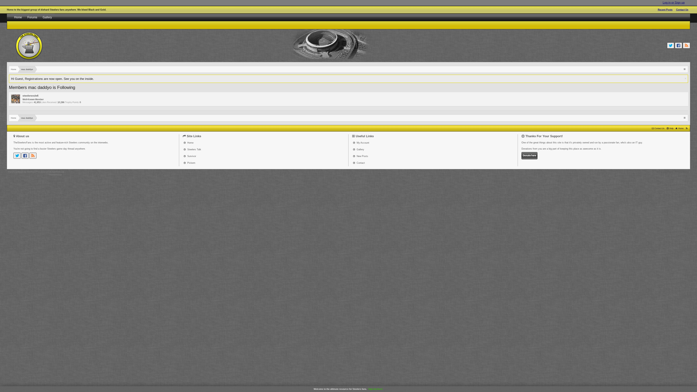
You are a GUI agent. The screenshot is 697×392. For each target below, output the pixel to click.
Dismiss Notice (685, 78)
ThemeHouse (55, 174)
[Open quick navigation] (685, 69)
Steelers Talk (194, 149)
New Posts (362, 156)
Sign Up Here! (375, 389)
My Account (362, 142)
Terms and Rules (664, 172)
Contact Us (682, 9)
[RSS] (686, 45)
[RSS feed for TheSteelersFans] (686, 128)
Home (18, 17)
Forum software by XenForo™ (36, 172)
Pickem (191, 163)
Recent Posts (665, 9)
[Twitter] (670, 45)
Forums (32, 17)
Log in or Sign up (674, 2)
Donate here (529, 155)
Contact (360, 163)
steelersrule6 (30, 95)
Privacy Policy (682, 172)
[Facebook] (678, 45)
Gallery (47, 17)
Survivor (191, 156)
